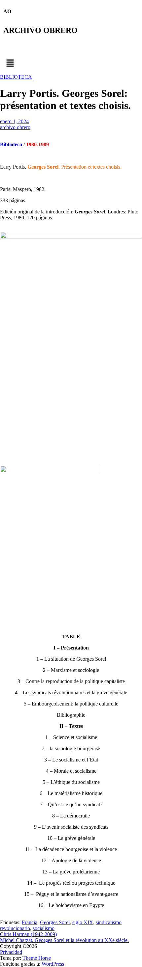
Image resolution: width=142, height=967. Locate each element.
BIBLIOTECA (16, 77)
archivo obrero (15, 127)
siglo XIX (82, 922)
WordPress (53, 964)
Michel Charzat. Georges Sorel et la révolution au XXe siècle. (64, 940)
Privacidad (11, 952)
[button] (71, 63)
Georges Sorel (55, 922)
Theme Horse (36, 958)
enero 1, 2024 (14, 121)
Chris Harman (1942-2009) (28, 934)
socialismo (43, 928)
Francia (29, 922)
